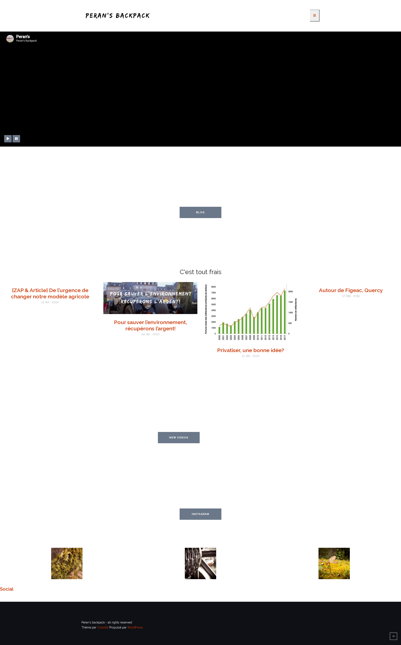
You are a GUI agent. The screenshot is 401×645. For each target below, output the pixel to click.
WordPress (135, 627)
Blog (200, 212)
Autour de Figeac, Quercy (351, 290)
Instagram (200, 514)
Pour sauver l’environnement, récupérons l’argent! (150, 325)
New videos (178, 437)
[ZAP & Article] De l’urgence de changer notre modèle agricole (50, 293)
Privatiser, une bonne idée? (250, 350)
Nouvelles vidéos (222, 437)
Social (6, 589)
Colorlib (102, 627)
